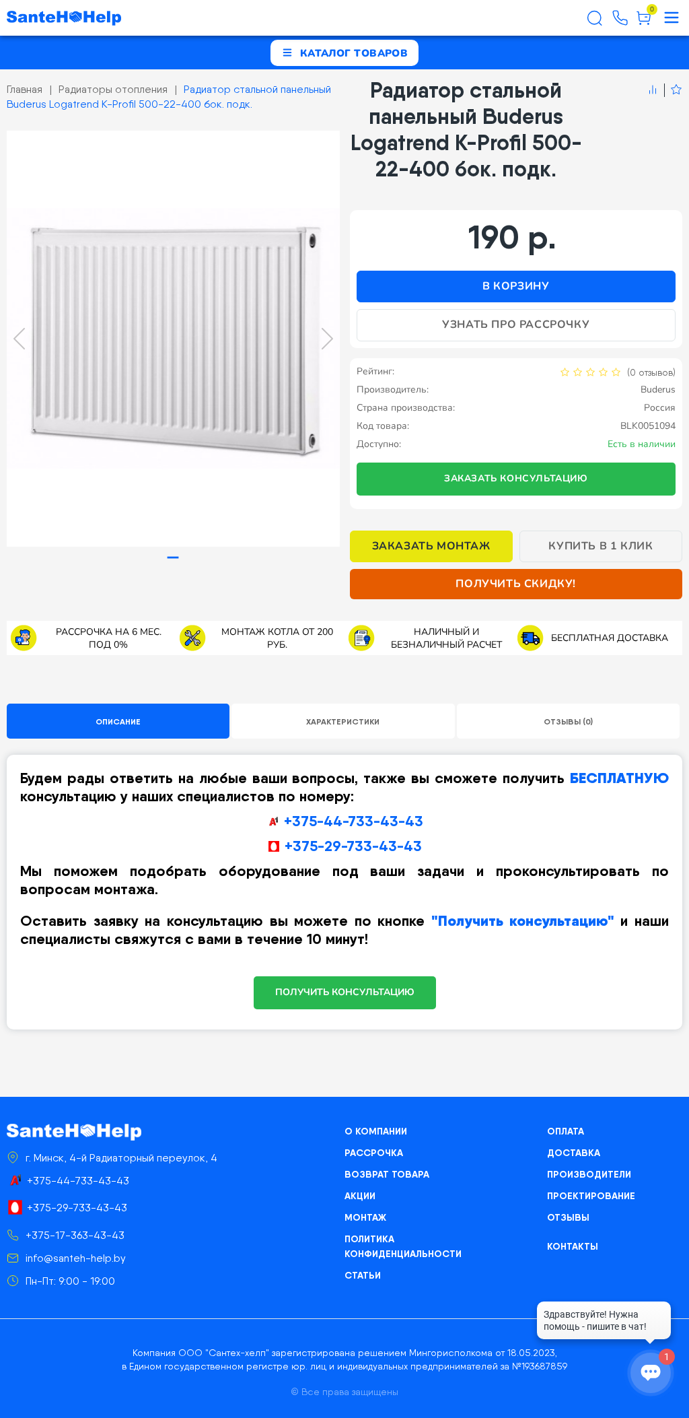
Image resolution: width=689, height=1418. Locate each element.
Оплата (565, 1131)
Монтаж (365, 1217)
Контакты (572, 1246)
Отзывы (568, 1217)
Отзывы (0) (568, 721)
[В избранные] (673, 90)
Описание (118, 721)
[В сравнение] (653, 90)
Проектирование (591, 1196)
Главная (24, 89)
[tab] (173, 558)
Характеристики (342, 721)
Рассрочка (373, 1153)
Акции (359, 1196)
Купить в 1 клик (600, 546)
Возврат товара (386, 1174)
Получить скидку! (516, 583)
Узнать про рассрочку (515, 324)
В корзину (515, 286)
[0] (643, 22)
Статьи (362, 1275)
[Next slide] (327, 338)
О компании (375, 1131)
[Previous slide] (19, 338)
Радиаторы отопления (113, 89)
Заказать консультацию (516, 478)
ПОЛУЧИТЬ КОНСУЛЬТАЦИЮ (344, 992)
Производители (589, 1174)
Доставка (573, 1153)
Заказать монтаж (431, 546)
